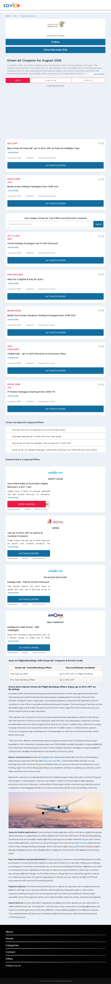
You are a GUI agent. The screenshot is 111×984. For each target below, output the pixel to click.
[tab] (55, 429)
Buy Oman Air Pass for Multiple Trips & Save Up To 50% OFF (41, 443)
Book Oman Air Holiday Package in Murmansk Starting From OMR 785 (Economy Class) (54, 450)
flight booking (81, 843)
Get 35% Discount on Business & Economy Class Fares (38, 430)
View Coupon (26, 504)
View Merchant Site (55, 86)
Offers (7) (88, 80)
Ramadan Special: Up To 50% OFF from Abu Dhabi (36, 436)
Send (98, 224)
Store (15, 16)
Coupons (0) (50, 80)
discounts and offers (52, 761)
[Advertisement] (55, 111)
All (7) (17, 80)
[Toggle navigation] (103, 5)
